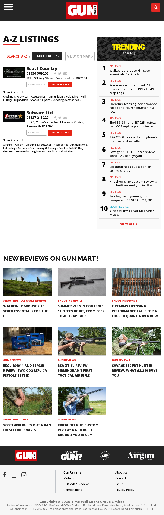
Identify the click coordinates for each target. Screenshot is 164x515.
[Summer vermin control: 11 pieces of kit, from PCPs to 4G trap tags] (82, 282)
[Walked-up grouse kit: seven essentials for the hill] (27, 282)
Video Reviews (119, 206)
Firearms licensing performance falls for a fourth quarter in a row (133, 108)
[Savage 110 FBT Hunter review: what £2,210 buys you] (136, 341)
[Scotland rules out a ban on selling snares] (27, 401)
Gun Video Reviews (76, 484)
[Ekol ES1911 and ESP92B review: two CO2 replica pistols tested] (27, 341)
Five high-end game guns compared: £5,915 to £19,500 (131, 198)
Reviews (115, 66)
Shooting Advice (70, 300)
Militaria (68, 478)
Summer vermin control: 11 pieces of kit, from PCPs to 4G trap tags (132, 89)
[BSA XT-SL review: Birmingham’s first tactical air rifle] (82, 341)
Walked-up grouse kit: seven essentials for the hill (131, 72)
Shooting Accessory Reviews (25, 300)
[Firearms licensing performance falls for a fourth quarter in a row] (136, 282)
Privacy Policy (124, 490)
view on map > (80, 56)
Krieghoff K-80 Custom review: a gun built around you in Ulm (133, 183)
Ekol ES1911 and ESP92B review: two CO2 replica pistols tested (133, 124)
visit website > (60, 84)
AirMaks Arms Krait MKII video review (132, 213)
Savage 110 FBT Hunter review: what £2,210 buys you (132, 154)
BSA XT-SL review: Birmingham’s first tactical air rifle (133, 139)
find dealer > (47, 56)
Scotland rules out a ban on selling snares (130, 169)
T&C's (119, 484)
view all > (129, 224)
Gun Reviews (12, 360)
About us (121, 472)
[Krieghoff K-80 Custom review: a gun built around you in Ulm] (82, 401)
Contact (120, 478)
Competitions (72, 490)
